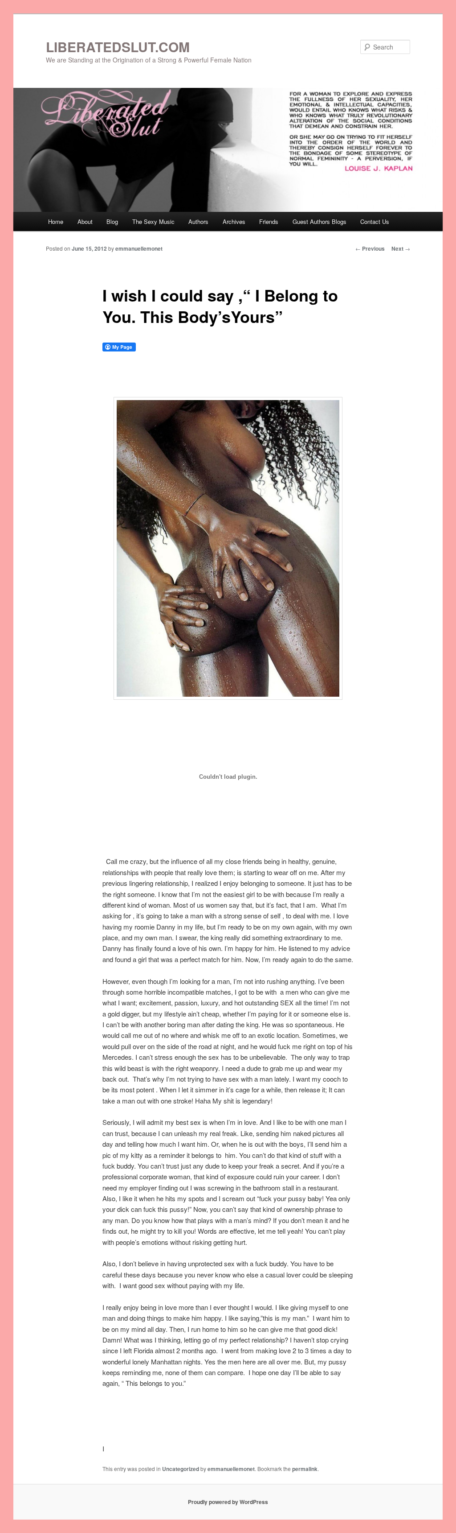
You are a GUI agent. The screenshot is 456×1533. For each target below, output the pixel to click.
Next (400, 248)
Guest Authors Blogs (319, 221)
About (85, 221)
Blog (112, 221)
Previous (370, 248)
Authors (198, 221)
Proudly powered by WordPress (228, 1502)
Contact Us (374, 221)
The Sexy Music (153, 221)
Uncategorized (180, 1469)
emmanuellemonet (139, 248)
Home (55, 221)
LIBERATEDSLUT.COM (118, 46)
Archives (234, 221)
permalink (305, 1469)
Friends (268, 221)
